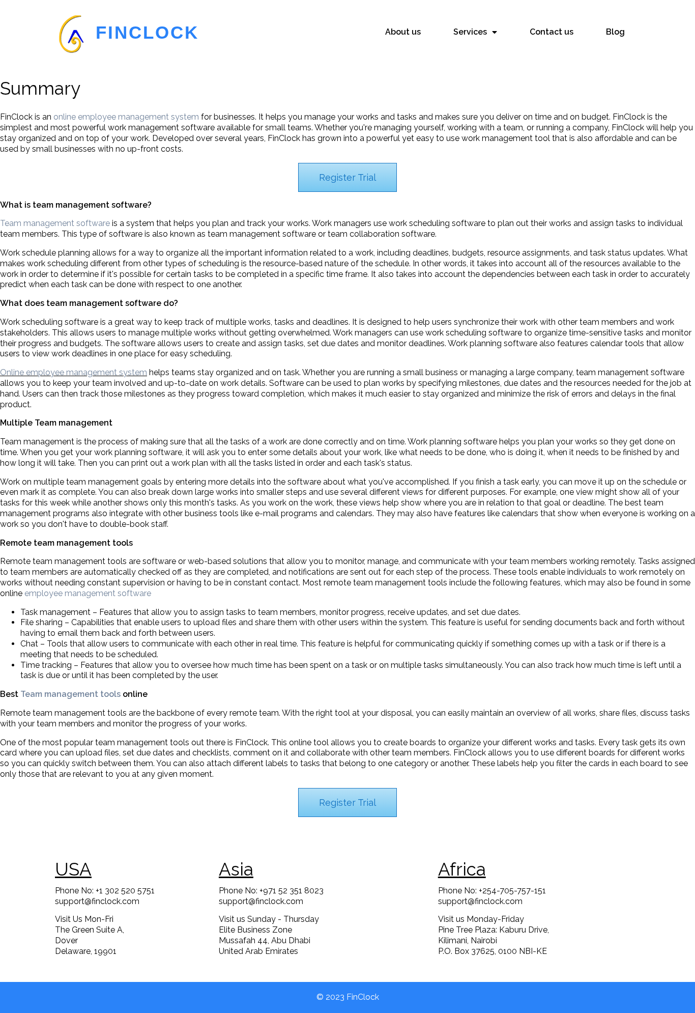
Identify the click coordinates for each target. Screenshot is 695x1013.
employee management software (87, 593)
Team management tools (70, 694)
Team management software (55, 223)
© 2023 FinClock (347, 997)
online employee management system (126, 117)
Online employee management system (73, 372)
